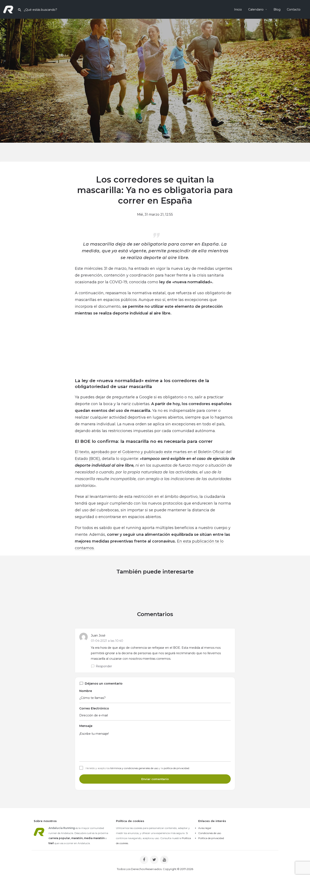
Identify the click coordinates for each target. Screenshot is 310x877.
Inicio (238, 9)
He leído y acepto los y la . (138, 768)
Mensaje (85, 726)
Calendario (256, 9)
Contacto (294, 9)
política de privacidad (176, 768)
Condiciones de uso (209, 833)
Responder (104, 666)
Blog (277, 9)
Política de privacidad (211, 838)
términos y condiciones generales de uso (134, 768)
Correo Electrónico (94, 708)
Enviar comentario (155, 779)
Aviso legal (204, 828)
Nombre (85, 691)
